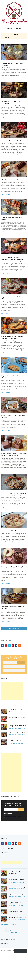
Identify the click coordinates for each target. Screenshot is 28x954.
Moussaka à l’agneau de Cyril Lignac (17, 917)
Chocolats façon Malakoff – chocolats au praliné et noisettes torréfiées (14, 455)
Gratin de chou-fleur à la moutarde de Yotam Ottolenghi (17, 726)
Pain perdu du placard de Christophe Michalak (12, 608)
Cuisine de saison (7, 815)
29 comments (20, 913)
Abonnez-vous (20, 951)
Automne (19, 815)
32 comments (19, 743)
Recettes (14, 815)
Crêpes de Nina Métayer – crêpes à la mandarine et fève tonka (12, 337)
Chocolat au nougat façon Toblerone (12, 180)
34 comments (21, 734)
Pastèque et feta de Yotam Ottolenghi (17, 717)
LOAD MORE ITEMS (14, 628)
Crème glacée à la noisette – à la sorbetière (16, 741)
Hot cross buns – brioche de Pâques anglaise (12, 219)
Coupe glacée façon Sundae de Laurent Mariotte (13, 417)
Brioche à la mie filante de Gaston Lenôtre (16, 710)
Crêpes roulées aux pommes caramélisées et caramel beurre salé (12, 258)
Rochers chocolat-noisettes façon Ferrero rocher (11, 102)
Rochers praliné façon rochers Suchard (13, 141)
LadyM (2, 78)
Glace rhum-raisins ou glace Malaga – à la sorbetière (13, 64)
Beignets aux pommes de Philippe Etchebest (11, 298)
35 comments (20, 713)
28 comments (21, 919)
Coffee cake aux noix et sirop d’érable (17, 733)
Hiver (5, 817)
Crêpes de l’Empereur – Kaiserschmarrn (13, 493)
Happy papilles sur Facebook (9, 924)
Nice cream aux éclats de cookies (11, 531)
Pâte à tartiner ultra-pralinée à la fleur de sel (13, 568)
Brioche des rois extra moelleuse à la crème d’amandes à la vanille (17, 910)
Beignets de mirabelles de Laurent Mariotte (11, 377)
